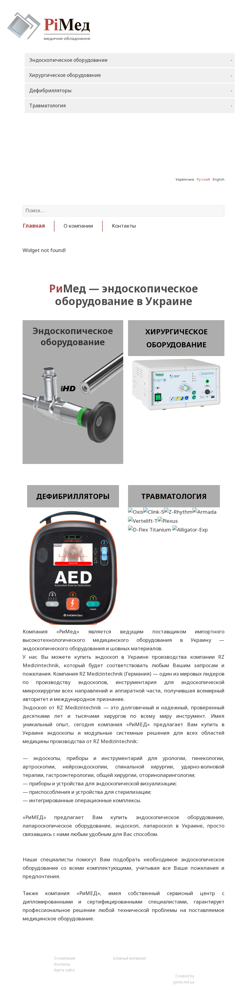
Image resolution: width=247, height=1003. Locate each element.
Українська (185, 179)
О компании (78, 225)
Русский (203, 179)
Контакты (124, 225)
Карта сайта (64, 970)
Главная (34, 225)
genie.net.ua (183, 982)
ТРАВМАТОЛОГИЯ (174, 496)
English (218, 179)
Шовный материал (129, 958)
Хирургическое (176, 331)
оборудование (176, 344)
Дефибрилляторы (73, 496)
